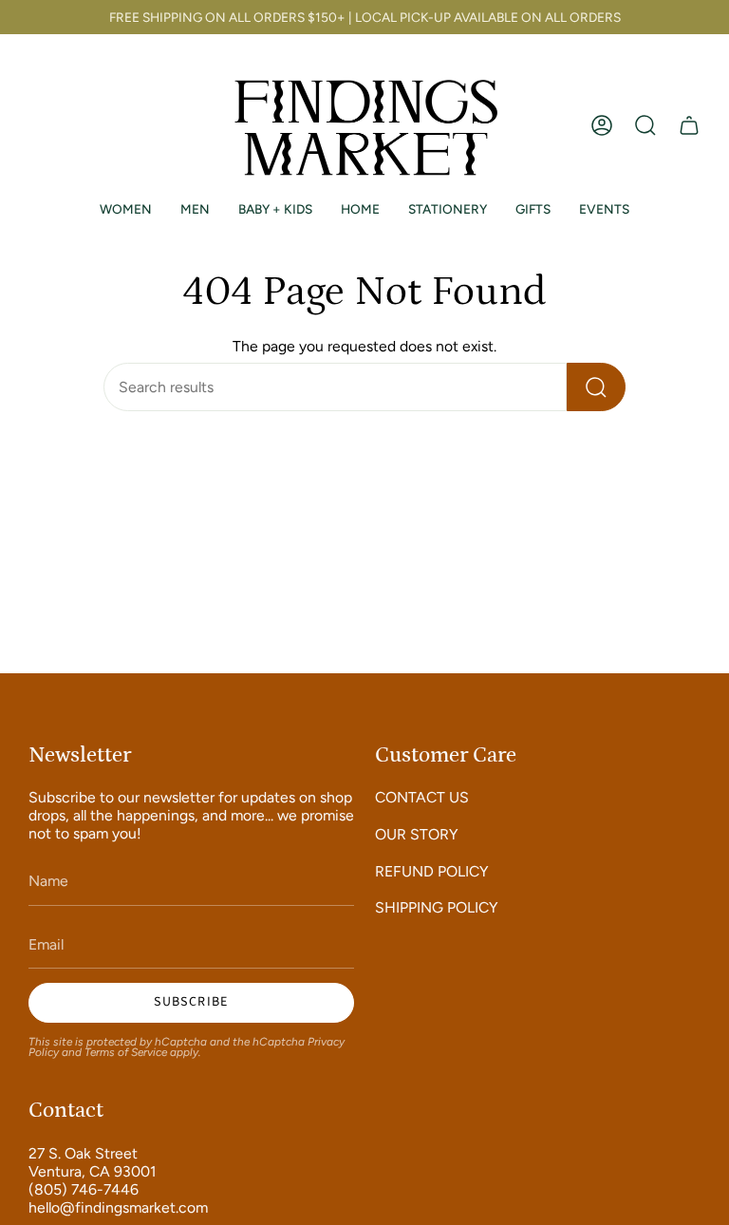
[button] (645, 126)
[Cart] (689, 126)
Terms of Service (125, 1052)
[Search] (596, 387)
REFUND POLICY (432, 871)
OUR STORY (416, 834)
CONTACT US (422, 797)
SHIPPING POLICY (436, 907)
